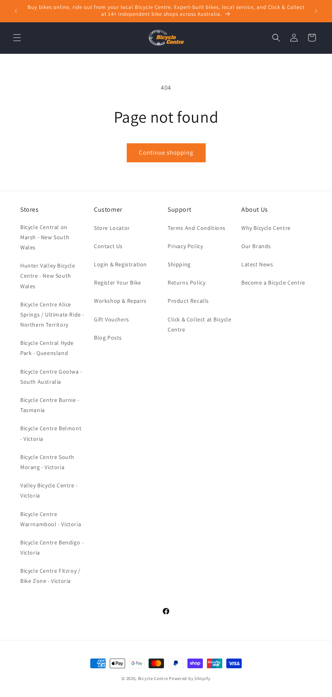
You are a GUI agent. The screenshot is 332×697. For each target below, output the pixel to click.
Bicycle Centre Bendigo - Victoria (51, 547)
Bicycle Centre (153, 678)
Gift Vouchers (111, 319)
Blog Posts (108, 337)
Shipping (179, 264)
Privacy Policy (185, 246)
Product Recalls (188, 300)
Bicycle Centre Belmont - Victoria (50, 433)
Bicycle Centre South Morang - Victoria (47, 462)
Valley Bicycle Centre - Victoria (49, 490)
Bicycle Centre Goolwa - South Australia (51, 376)
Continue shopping (166, 152)
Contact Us (108, 246)
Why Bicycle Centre (266, 228)
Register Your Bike (117, 282)
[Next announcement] (316, 11)
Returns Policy (186, 282)
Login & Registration (120, 264)
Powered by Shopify (190, 678)
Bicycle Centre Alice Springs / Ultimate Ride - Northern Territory (52, 314)
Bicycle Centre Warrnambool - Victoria (50, 519)
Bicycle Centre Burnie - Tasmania (49, 405)
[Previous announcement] (16, 11)
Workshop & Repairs (120, 300)
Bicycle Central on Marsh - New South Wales (44, 237)
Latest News (257, 264)
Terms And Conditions (197, 228)
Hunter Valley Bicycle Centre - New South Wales (47, 275)
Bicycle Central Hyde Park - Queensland (47, 348)
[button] (17, 38)
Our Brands (256, 246)
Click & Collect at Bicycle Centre (200, 324)
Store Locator (112, 228)
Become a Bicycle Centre (273, 282)
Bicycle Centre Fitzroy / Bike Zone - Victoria (50, 575)
